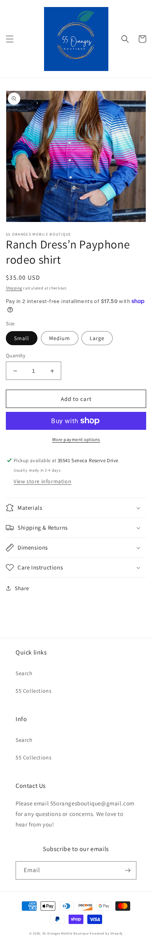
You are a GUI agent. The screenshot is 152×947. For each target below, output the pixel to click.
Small (21, 338)
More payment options (76, 439)
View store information (42, 481)
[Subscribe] (127, 870)
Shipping (14, 288)
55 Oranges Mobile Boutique (65, 933)
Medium (59, 338)
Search (24, 673)
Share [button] (22, 588)
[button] (9, 39)
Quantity (15, 355)
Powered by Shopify (106, 933)
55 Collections (33, 690)
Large (97, 338)
